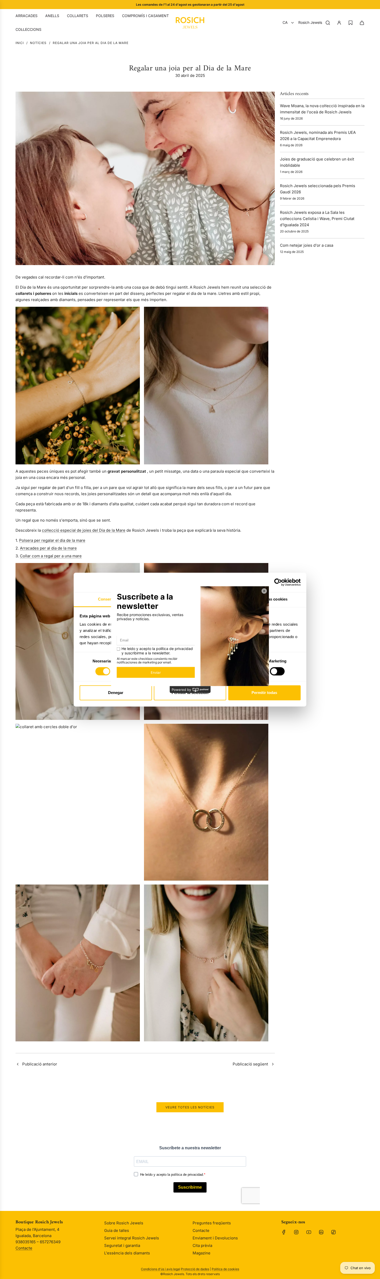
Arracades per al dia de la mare (48, 548)
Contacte (24, 1248)
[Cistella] (362, 22)
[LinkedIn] (321, 1232)
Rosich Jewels (310, 22)
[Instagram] (296, 1232)
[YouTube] (308, 1232)
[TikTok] (333, 1232)
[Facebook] (284, 1232)
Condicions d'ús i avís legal (160, 1269)
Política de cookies (225, 1269)
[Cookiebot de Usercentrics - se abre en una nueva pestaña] (278, 582)
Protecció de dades (195, 1269)
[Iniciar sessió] (339, 22)
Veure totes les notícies (190, 1107)
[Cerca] (327, 22)
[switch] (277, 671)
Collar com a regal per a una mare (51, 555)
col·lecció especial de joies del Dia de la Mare (83, 530)
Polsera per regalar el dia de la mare (52, 540)
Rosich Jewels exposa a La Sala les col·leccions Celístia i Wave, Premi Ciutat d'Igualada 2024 (317, 218)
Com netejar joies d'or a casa (306, 245)
